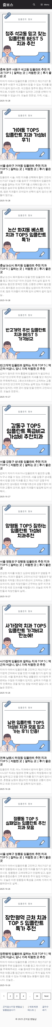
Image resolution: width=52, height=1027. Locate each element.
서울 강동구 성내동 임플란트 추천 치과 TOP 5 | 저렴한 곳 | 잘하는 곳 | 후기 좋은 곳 (25, 465)
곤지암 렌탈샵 (29, 1019)
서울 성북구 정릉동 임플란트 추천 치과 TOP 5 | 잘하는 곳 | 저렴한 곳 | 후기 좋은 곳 (25, 857)
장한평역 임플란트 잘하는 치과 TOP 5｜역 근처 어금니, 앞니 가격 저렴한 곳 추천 (25, 955)
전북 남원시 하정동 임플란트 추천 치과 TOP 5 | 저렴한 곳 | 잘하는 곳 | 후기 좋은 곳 (25, 761)
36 (37, 996)
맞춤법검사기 (9, 1009)
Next (46, 996)
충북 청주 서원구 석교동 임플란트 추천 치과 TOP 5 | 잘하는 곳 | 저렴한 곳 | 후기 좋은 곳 (25, 72)
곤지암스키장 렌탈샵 (12, 1006)
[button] (34, 4)
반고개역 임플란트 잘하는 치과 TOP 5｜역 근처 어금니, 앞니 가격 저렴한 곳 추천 (25, 366)
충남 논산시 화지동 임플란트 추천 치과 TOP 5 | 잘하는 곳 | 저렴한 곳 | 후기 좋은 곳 (25, 268)
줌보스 (8, 4)
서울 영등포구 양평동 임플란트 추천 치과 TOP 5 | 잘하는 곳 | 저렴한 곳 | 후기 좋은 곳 (25, 565)
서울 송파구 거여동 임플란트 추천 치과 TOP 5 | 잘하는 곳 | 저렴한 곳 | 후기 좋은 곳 (25, 169)
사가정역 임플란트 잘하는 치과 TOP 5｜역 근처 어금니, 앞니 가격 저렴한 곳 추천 (25, 662)
